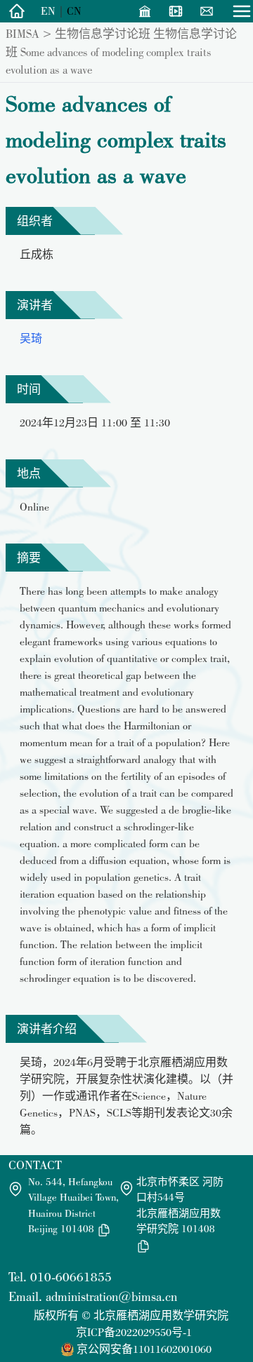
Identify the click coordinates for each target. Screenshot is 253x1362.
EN (48, 11)
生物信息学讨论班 (102, 34)
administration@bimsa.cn (111, 1296)
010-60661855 (71, 1277)
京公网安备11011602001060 (144, 1349)
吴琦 (31, 338)
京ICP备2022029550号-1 (134, 1332)
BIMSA (22, 34)
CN (74, 11)
